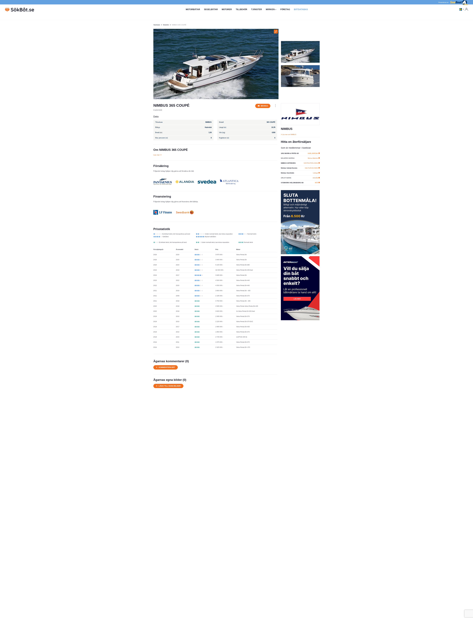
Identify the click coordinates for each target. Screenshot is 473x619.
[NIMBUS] (300, 114)
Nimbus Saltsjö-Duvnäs (289, 168)
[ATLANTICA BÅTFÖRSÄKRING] (229, 182)
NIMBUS (286, 128)
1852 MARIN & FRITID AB (290, 153)
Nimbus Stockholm (287, 173)
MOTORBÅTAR (193, 9)
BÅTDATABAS (301, 9)
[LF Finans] (162, 212)
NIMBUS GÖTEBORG (288, 163)
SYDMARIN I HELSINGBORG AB (292, 183)
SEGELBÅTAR (211, 9)
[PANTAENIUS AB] (162, 182)
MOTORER (227, 9)
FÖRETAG (285, 9)
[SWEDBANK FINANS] (185, 212)
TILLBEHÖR (241, 9)
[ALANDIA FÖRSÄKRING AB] (185, 182)
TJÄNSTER (256, 9)
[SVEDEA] (207, 182)
